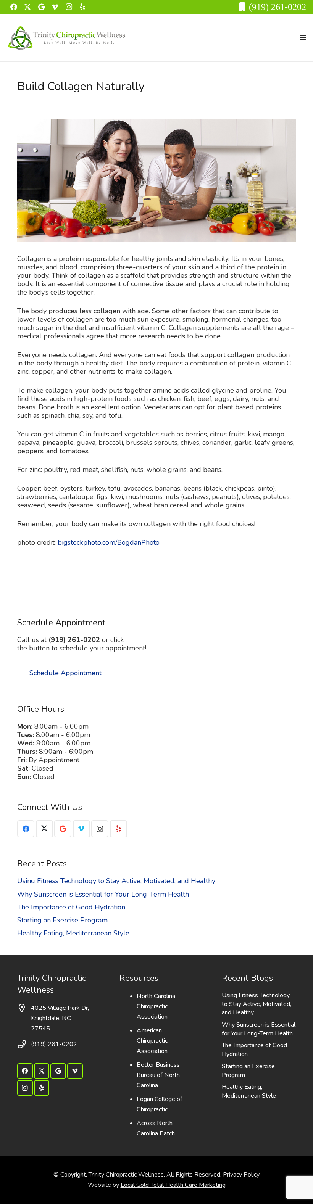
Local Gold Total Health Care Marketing (173, 1185)
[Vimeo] (55, 7)
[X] (27, 7)
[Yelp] (82, 7)
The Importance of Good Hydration (71, 907)
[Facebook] (14, 7)
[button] (303, 37)
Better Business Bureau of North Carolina (158, 1075)
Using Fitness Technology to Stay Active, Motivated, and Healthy (116, 880)
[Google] (41, 7)
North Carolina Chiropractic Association (156, 1006)
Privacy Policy (241, 1174)
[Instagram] (69, 7)
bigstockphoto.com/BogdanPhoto (109, 542)
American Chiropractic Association (152, 1040)
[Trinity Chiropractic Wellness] (67, 37)
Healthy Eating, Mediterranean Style (73, 933)
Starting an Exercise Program (62, 920)
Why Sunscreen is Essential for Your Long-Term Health (103, 894)
